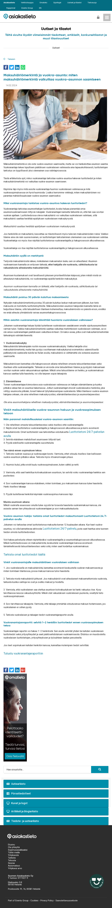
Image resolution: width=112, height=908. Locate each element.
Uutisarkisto (18, 783)
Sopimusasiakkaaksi (17, 850)
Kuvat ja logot (19, 803)
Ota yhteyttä (14, 847)
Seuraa (11, 863)
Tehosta (12, 860)
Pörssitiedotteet (21, 793)
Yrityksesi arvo (15, 868)
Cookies (34, 900)
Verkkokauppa (27, 2)
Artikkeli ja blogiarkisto (24, 811)
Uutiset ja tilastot (74, 2)
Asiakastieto (9, 2)
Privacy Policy (47, 900)
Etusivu (11, 844)
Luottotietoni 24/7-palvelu (59, 528)
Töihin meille (14, 852)
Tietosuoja (92, 2)
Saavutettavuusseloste (67, 900)
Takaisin (11, 59)
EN (40, 8)
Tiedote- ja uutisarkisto (25, 821)
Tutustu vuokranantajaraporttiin (23, 653)
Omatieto (43, 2)
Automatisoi (14, 865)
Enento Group (27, 8)
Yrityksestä (13, 855)
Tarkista (12, 857)
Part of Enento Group (18, 900)
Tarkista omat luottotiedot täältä (24, 554)
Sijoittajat (57, 2)
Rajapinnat (10, 8)
